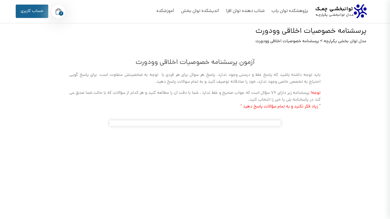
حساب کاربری (32, 11)
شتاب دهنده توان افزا (245, 11)
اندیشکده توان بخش (200, 11)
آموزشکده (165, 11)
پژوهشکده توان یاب (290, 11)
